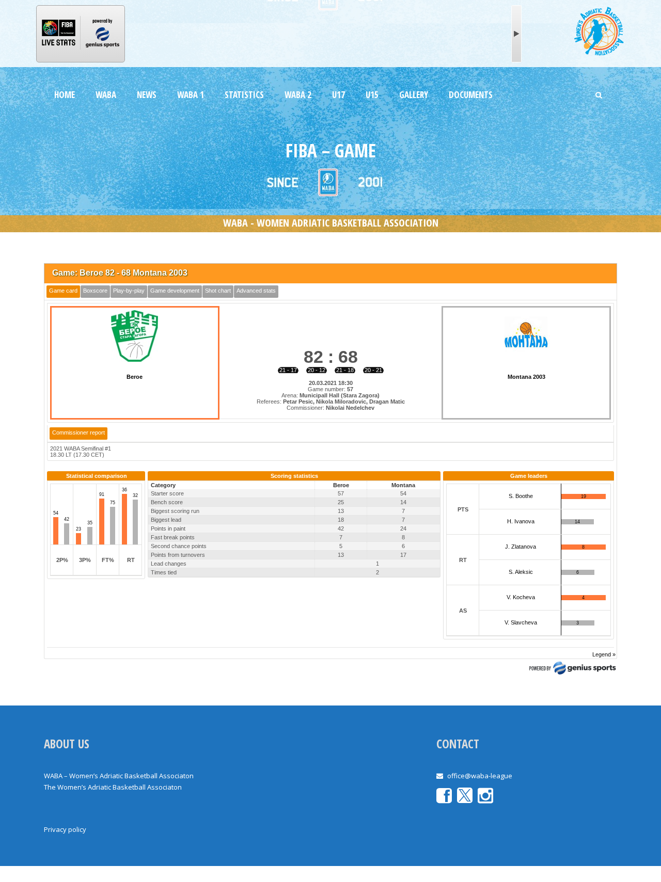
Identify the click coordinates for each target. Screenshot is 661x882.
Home (64, 95)
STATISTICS (244, 95)
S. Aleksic (521, 572)
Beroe (135, 377)
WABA (106, 95)
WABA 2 (298, 95)
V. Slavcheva (521, 622)
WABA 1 (190, 95)
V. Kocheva (521, 597)
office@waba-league (479, 775)
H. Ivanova (520, 521)
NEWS (146, 95)
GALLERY (413, 95)
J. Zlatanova (520, 546)
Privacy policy (65, 829)
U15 (372, 95)
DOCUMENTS (471, 95)
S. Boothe (521, 496)
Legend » (604, 654)
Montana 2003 (526, 377)
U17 (338, 95)
